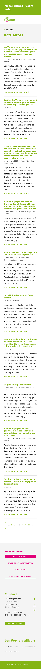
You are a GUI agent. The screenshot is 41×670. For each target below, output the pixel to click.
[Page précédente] (5, 523)
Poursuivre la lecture (15, 92)
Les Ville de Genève (12, 651)
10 (25, 525)
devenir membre (20, 556)
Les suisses (12, 647)
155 (7, 526)
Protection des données (20, 576)
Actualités (10, 30)
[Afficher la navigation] (36, 19)
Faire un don (20, 570)
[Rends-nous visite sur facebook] (34, 599)
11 (29, 525)
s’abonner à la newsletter (20, 563)
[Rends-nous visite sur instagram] (34, 610)
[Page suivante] (5, 528)
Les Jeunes (29, 647)
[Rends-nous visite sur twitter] (34, 604)
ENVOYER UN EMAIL (15, 623)
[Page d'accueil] (9, 19)
